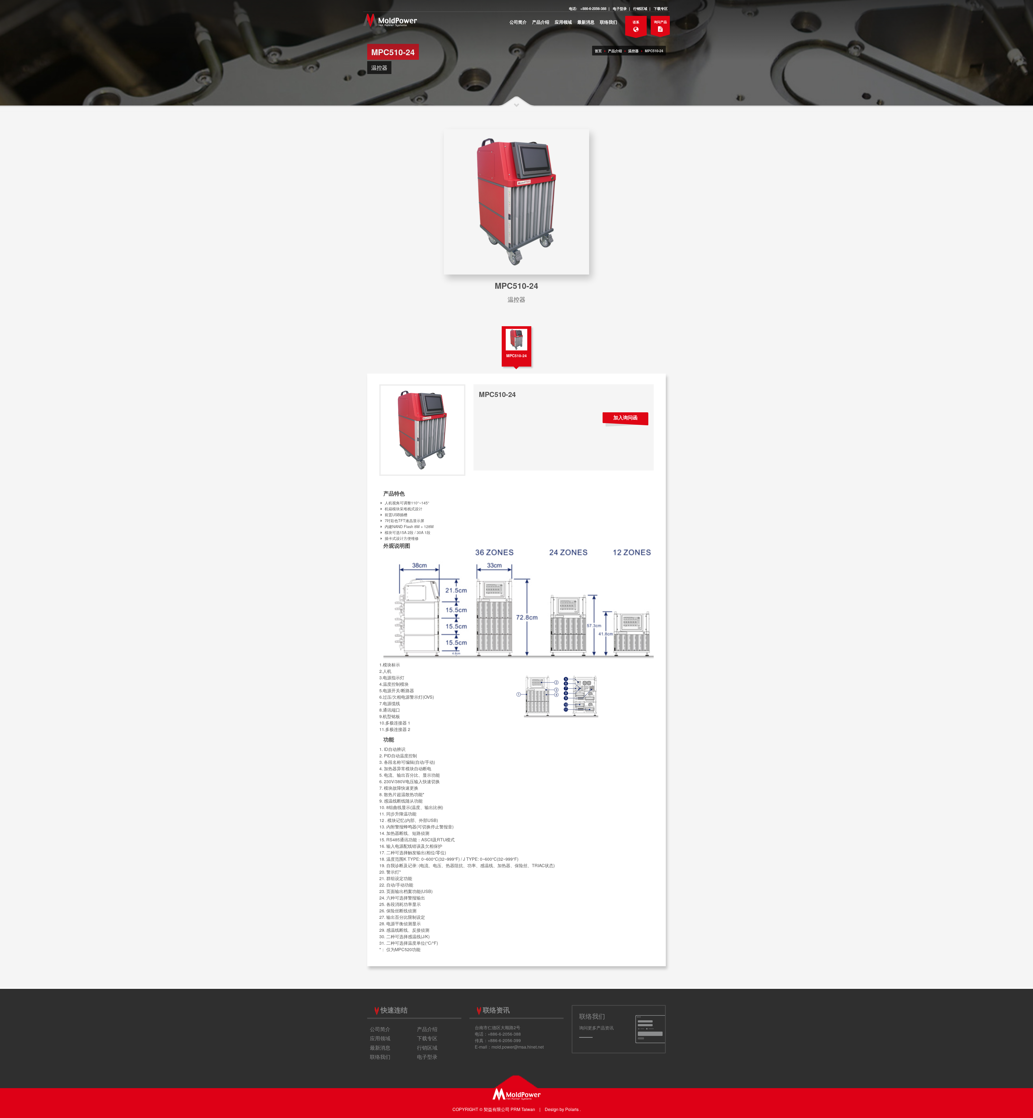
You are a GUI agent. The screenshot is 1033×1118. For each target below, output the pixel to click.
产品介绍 (540, 22)
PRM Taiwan (523, 1109)
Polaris (572, 1109)
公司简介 (518, 22)
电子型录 (620, 8)
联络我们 (608, 22)
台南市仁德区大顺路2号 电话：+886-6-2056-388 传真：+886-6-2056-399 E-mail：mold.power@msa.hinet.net (509, 1037)
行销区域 (640, 8)
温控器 (633, 50)
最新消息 (586, 22)
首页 (598, 50)
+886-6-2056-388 (593, 8)
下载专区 (661, 8)
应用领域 (563, 22)
